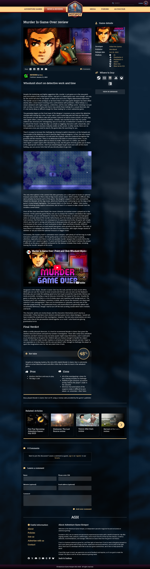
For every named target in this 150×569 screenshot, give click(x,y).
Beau (41, 75)
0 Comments (86, 69)
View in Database (110, 92)
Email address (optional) (66, 485)
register (78, 456)
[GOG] (104, 78)
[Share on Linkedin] (38, 69)
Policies (31, 533)
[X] (32, 558)
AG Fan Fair (119, 9)
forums (57, 458)
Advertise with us (36, 541)
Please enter (64, 475)
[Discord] (36, 558)
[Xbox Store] (121, 78)
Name (25, 475)
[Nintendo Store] (110, 83)
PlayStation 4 (118, 57)
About (30, 529)
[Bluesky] (53, 558)
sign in (71, 456)
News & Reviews (55, 9)
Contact (31, 544)
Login (141, 3)
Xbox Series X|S (119, 66)
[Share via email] (46, 69)
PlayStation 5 (118, 59)
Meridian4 (113, 49)
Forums (105, 9)
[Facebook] (29, 558)
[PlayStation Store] (116, 78)
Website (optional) (29, 485)
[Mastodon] (50, 558)
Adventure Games (33, 9)
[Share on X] (31, 69)
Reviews (33, 75)
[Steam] (99, 78)
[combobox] (123, 3)
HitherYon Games (115, 46)
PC (115, 55)
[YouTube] (43, 558)
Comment (26, 494)
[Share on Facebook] (34, 69)
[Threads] (46, 558)
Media (93, 9)
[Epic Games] (110, 78)
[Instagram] (40, 558)
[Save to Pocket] (42, 69)
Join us (31, 537)
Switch (116, 62)
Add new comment (83, 509)
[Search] (123, 3)
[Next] (121, 425)
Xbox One (117, 64)
